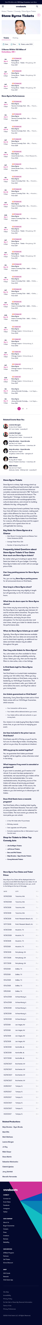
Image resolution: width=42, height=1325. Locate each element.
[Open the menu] (3, 6)
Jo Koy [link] (4, 1147)
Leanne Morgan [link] (8, 1142)
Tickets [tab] (6, 38)
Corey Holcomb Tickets (15, 859)
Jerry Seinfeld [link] (7, 1172)
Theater (10, 11)
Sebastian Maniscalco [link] (10, 1162)
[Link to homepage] (21, 6)
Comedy (17, 11)
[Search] (37, 6)
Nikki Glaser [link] (6, 1152)
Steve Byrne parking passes (27, 578)
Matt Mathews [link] (7, 1137)
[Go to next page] (26, 408)
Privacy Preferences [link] (9, 1309)
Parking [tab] (15, 38)
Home (4, 11)
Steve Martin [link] (7, 1157)
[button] (5, 44)
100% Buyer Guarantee (23, 2)
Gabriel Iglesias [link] (8, 1167)
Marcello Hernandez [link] (9, 1177)
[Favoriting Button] (38, 15)
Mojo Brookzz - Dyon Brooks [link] (12, 1127)
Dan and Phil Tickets (14, 852)
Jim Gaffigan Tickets (14, 845)
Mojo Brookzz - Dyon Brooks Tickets (19, 856)
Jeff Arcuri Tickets (13, 849)
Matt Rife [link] (5, 1132)
